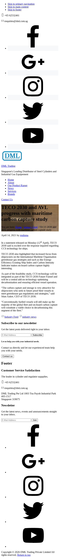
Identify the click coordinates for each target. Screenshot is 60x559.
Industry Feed (11, 317)
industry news (29, 317)
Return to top (24, 555)
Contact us (8, 356)
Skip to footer (14, 9)
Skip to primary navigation (21, 4)
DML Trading (8, 166)
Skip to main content (18, 6)
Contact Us (7, 199)
